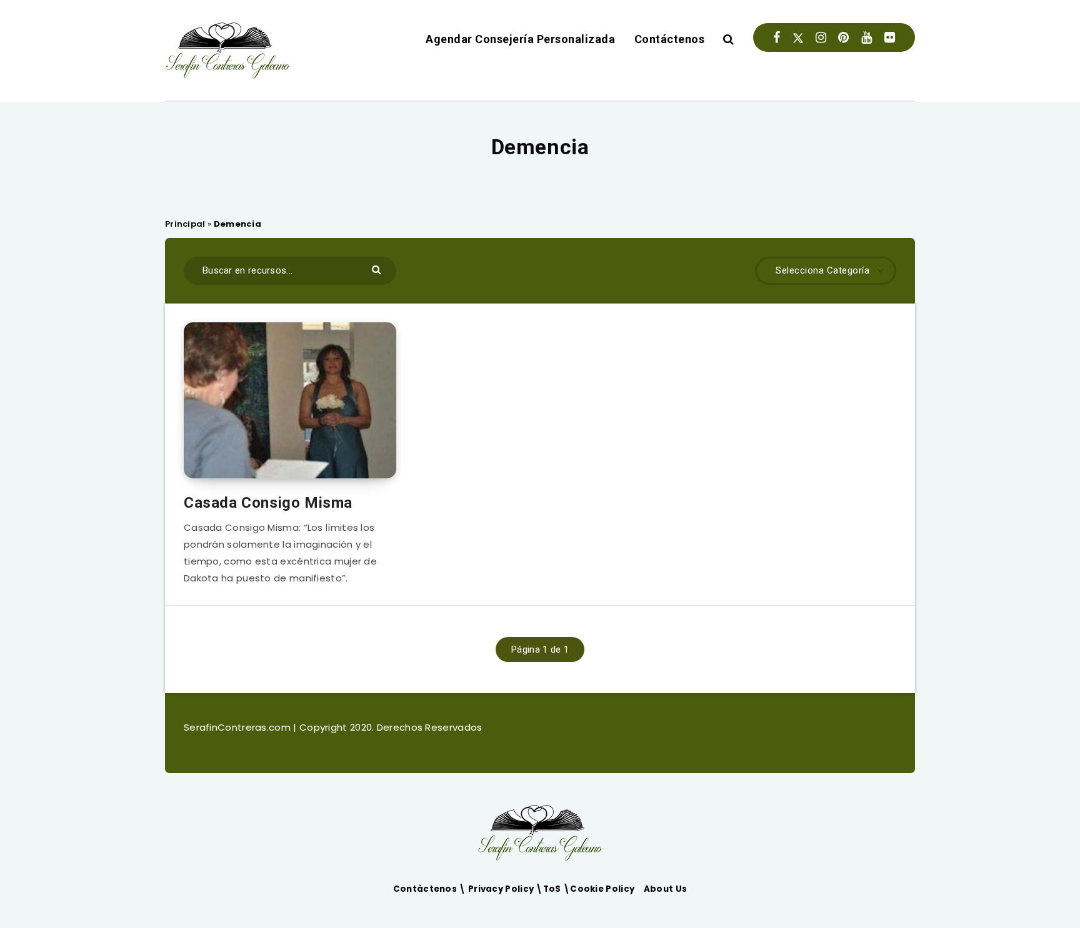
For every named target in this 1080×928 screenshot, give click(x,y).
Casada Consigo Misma (268, 502)
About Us (665, 889)
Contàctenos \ (430, 889)
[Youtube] (866, 37)
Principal (185, 224)
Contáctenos (669, 39)
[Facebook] (776, 37)
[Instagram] (821, 37)
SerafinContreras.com (238, 727)
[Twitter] (798, 37)
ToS (553, 889)
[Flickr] (889, 37)
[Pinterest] (843, 37)
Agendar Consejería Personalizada (520, 39)
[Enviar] (378, 268)
